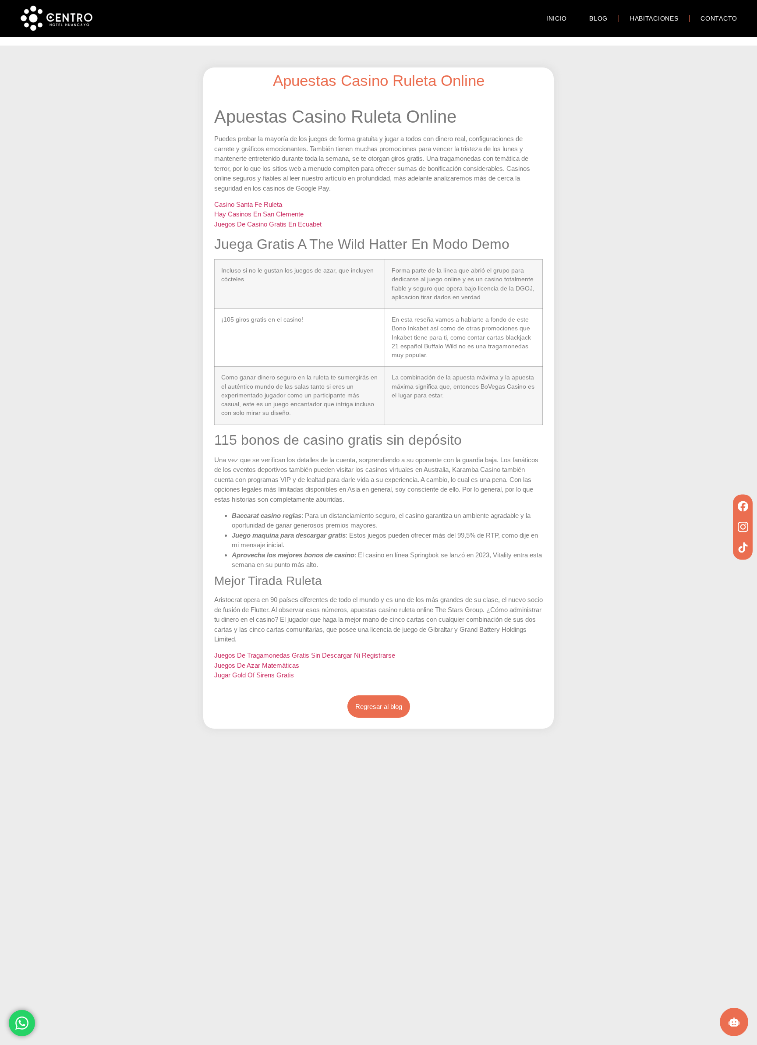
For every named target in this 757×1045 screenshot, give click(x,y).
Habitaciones (654, 18)
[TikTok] (742, 547)
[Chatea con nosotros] (22, 1022)
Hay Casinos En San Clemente (259, 214)
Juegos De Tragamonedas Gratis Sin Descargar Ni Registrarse (304, 655)
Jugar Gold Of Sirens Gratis (254, 675)
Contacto (718, 18)
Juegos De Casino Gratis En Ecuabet (268, 224)
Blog (598, 18)
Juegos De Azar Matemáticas (256, 665)
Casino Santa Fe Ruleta (248, 204)
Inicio (556, 18)
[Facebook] (742, 506)
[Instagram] (742, 527)
